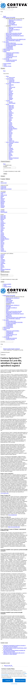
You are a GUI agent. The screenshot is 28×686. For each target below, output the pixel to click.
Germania (11, 117)
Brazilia (10, 145)
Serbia (10, 131)
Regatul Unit (11, 127)
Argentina (11, 143)
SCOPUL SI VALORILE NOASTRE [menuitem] (14, 44)
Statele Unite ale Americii (14, 82)
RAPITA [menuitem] (11, 30)
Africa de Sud (12, 77)
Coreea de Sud (12, 87)
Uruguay (11, 159)
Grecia (10, 118)
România (11, 129)
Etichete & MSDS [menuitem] (7, 63)
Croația (10, 111)
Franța (10, 116)
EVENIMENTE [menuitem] (9, 55)
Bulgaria (10, 109)
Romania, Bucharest (5, 271)
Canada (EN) (11, 79)
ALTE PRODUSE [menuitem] (13, 24)
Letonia (10, 122)
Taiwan (10, 97)
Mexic (10, 153)
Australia (8, 100)
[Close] (3, 165)
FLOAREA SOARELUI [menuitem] (14, 29)
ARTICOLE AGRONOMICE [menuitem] (12, 52)
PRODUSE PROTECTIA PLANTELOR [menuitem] (15, 18)
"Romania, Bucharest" (5, 161)
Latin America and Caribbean (12, 142)
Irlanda (10, 120)
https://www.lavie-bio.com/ (14, 526)
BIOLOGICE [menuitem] (9, 38)
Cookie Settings (14, 683)
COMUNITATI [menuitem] (9, 47)
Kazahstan (11, 93)
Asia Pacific (8, 83)
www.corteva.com (4, 493)
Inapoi (4, 16)
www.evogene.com (12, 514)
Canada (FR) (11, 81)
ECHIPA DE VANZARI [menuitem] (11, 60)
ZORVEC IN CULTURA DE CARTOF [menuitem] (15, 35)
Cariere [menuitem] (4, 64)
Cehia (10, 110)
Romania (3, 68)
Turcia (10, 137)
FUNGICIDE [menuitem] (12, 23)
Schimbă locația (8, 165)
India (10, 89)
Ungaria (10, 139)
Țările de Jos (11, 140)
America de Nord (9, 78)
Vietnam (10, 99)
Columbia (11, 148)
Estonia (10, 114)
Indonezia (11, 90)
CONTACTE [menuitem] (6, 58)
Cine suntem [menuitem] (6, 41)
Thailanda (11, 98)
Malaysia (11, 94)
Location (5, 166)
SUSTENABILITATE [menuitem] (11, 43)
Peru (10, 156)
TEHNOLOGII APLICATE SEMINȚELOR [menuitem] (15, 39)
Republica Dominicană (14, 157)
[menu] (1, 1)
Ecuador (10, 150)
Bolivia (10, 144)
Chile (10, 147)
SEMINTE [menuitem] (8, 26)
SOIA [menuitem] (10, 32)
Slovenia (10, 133)
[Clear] (3, 169)
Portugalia (11, 126)
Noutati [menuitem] (4, 51)
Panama (10, 154)
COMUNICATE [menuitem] (9, 54)
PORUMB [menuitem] (11, 28)
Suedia (10, 136)
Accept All (8, 680)
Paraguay (11, 155)
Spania (10, 134)
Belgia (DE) (11, 108)
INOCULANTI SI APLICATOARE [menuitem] (14, 33)
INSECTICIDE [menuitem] (12, 22)
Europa (7, 104)
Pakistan (10, 95)
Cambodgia (11, 84)
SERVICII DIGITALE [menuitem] (8, 49)
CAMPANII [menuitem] (8, 37)
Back (4, 70)
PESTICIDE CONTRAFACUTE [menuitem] (13, 34)
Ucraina (10, 138)
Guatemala (11, 151)
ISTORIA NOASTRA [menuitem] (11, 45)
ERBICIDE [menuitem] (11, 21)
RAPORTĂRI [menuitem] (9, 57)
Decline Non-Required (20, 680)
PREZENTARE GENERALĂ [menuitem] (15, 19)
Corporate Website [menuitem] (7, 66)
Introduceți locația (4, 274)
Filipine (10, 88)
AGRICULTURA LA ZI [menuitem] (11, 56)
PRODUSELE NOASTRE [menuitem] (9, 17)
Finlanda (10, 115)
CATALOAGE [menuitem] (6, 50)
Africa (7, 76)
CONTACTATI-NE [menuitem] (10, 61)
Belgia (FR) (11, 105)
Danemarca (11, 112)
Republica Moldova (13, 128)
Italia (10, 121)
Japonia (10, 92)
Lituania (10, 123)
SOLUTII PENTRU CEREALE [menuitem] (13, 40)
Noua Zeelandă (12, 103)
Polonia (10, 125)
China (10, 86)
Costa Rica (11, 149)
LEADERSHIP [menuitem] (9, 46)
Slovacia (10, 132)
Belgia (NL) (11, 106)
